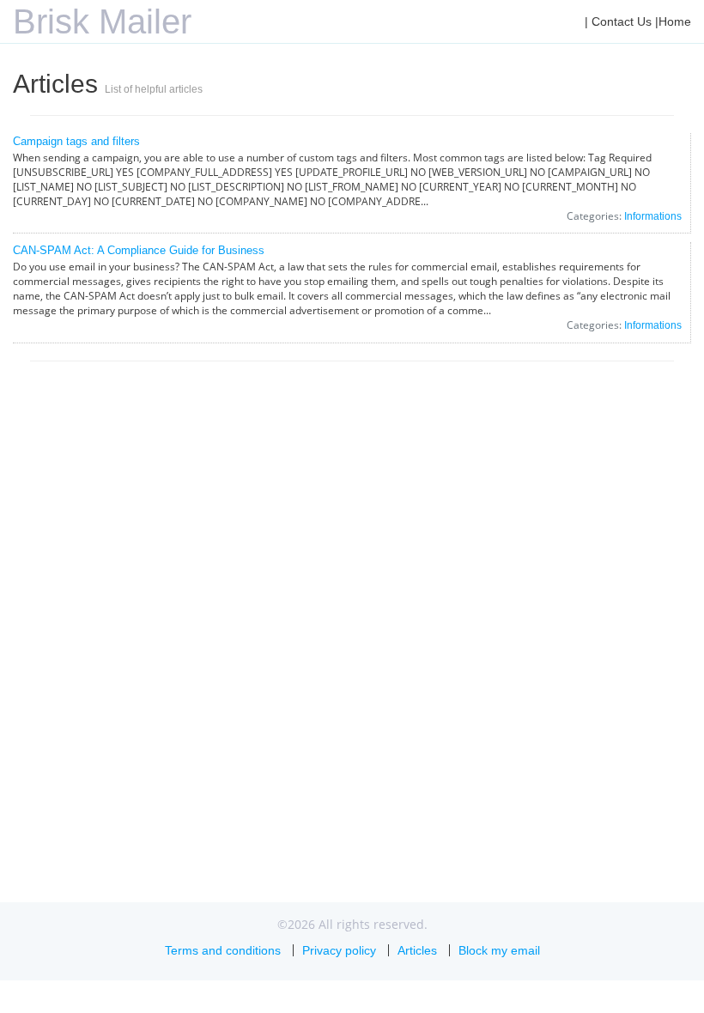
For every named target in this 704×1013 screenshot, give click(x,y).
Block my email (499, 950)
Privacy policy (339, 950)
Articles (417, 950)
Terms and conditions (223, 950)
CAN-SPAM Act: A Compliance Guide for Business (138, 250)
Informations (653, 216)
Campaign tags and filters (76, 141)
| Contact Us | (621, 21)
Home (674, 21)
